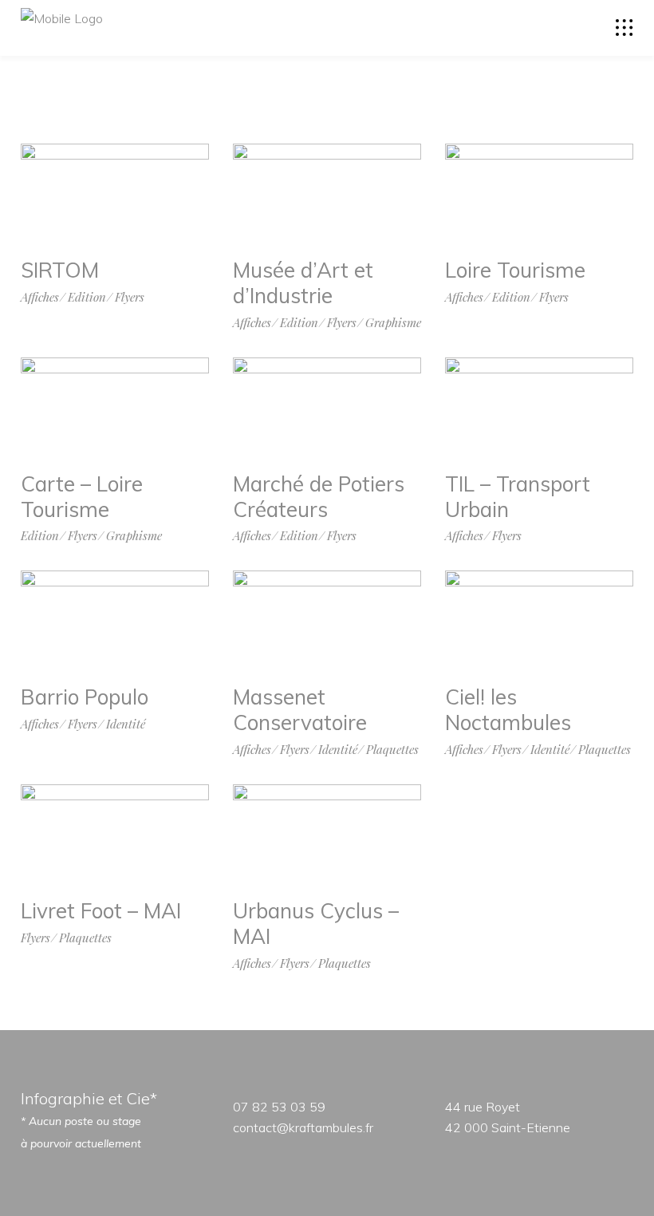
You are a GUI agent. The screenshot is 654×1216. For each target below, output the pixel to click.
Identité (125, 724)
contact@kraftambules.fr (303, 1127)
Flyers (129, 297)
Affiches (40, 297)
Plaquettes (392, 749)
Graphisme (393, 322)
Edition (87, 297)
